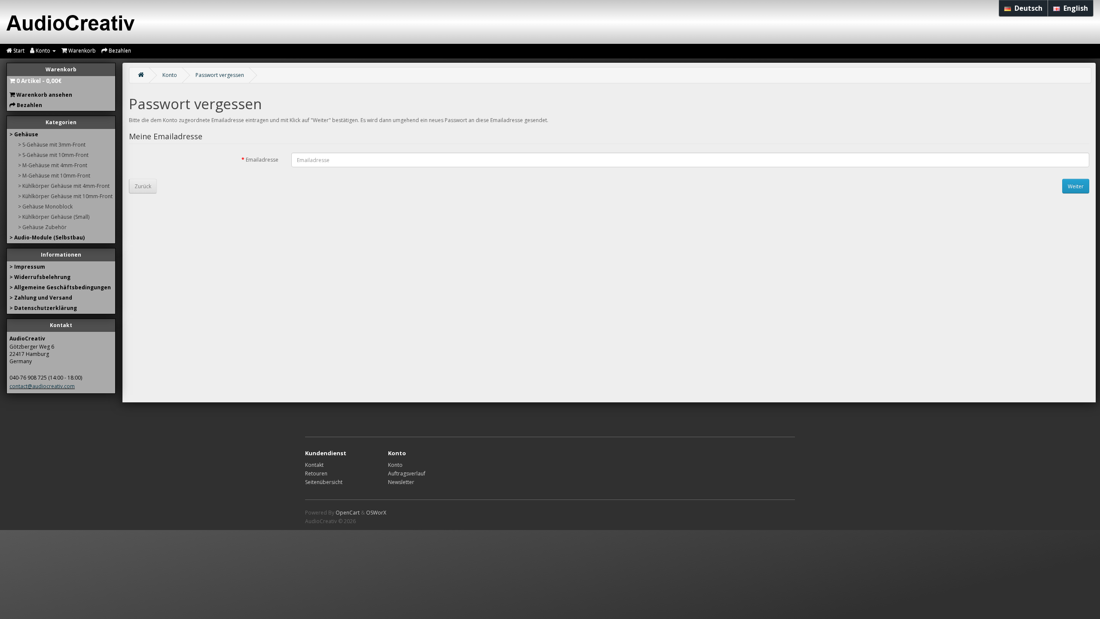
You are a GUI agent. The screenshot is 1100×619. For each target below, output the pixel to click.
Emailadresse (262, 159)
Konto (169, 75)
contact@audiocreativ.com (42, 386)
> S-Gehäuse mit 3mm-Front (52, 144)
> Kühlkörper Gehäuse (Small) (53, 217)
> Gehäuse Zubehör (42, 227)
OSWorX (376, 512)
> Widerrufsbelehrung (39, 277)
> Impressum (27, 266)
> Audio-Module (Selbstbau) (47, 237)
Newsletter (401, 482)
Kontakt (314, 465)
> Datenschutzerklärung (43, 308)
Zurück (142, 186)
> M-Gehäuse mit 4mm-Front (52, 165)
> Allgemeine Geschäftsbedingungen (60, 287)
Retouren (316, 473)
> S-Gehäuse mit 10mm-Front (53, 155)
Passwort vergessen (220, 75)
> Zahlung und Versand (40, 297)
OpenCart (348, 512)
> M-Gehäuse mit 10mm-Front (54, 175)
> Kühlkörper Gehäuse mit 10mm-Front (65, 196)
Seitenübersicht (323, 482)
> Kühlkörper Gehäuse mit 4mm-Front (64, 186)
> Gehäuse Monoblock (45, 206)
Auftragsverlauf (406, 473)
